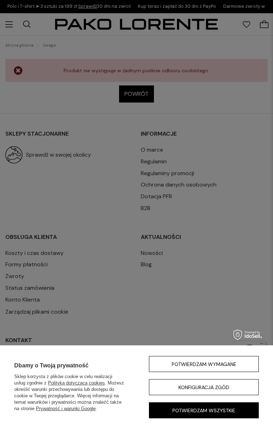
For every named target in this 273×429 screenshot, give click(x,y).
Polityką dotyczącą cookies (76, 383)
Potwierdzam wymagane (204, 364)
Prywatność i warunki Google (66, 408)
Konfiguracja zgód (203, 387)
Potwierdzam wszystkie (203, 410)
